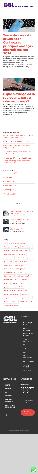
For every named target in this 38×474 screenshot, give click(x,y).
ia (14, 276)
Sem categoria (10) (11, 185)
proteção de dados (10, 287)
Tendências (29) (10, 194)
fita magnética (20, 269)
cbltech (6, 250)
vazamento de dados (11, 305)
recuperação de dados (11, 294)
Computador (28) (10, 173)
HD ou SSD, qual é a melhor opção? (17, 141)
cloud (26, 250)
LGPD (17, 279)
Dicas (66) (8, 177)
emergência (19, 265)
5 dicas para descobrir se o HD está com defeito (21, 212)
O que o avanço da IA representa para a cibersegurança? (19, 97)
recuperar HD (22, 290)
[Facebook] (4, 415)
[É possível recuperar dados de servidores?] (6, 228)
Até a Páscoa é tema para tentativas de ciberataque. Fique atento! (18, 136)
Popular (19, 203)
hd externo (8, 276)
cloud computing (9, 254)
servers (6, 301)
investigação (8, 279)
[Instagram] (7, 415)
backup (6, 247)
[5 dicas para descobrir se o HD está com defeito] (6, 211)
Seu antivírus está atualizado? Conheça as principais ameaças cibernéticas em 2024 (18, 44)
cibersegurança (17, 250)
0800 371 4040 (27, 390)
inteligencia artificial (24, 276)
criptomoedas (8, 258)
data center (8, 261)
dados (18, 258)
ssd (31, 301)
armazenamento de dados (17, 243)
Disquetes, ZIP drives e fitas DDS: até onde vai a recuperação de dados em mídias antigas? (18, 160)
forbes (20, 272)
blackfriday (15, 247)
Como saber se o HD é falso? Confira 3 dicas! (20, 220)
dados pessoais (28, 258)
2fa (5, 243)
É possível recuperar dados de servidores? (21, 229)
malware (24, 279)
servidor (14, 301)
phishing (14, 283)
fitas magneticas (9, 272)
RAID (21, 287)
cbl (23, 247)
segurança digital (25, 298)
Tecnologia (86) (10, 190)
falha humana (8, 269)
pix (21, 283)
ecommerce (8, 265)
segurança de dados (11, 298)
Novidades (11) (9, 181)
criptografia (21, 254)
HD (26, 272)
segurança (25, 294)
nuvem (6, 283)
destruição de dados (21, 261)
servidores (23, 301)
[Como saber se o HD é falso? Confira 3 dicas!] (6, 220)
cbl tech (28, 247)
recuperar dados (9, 290)
